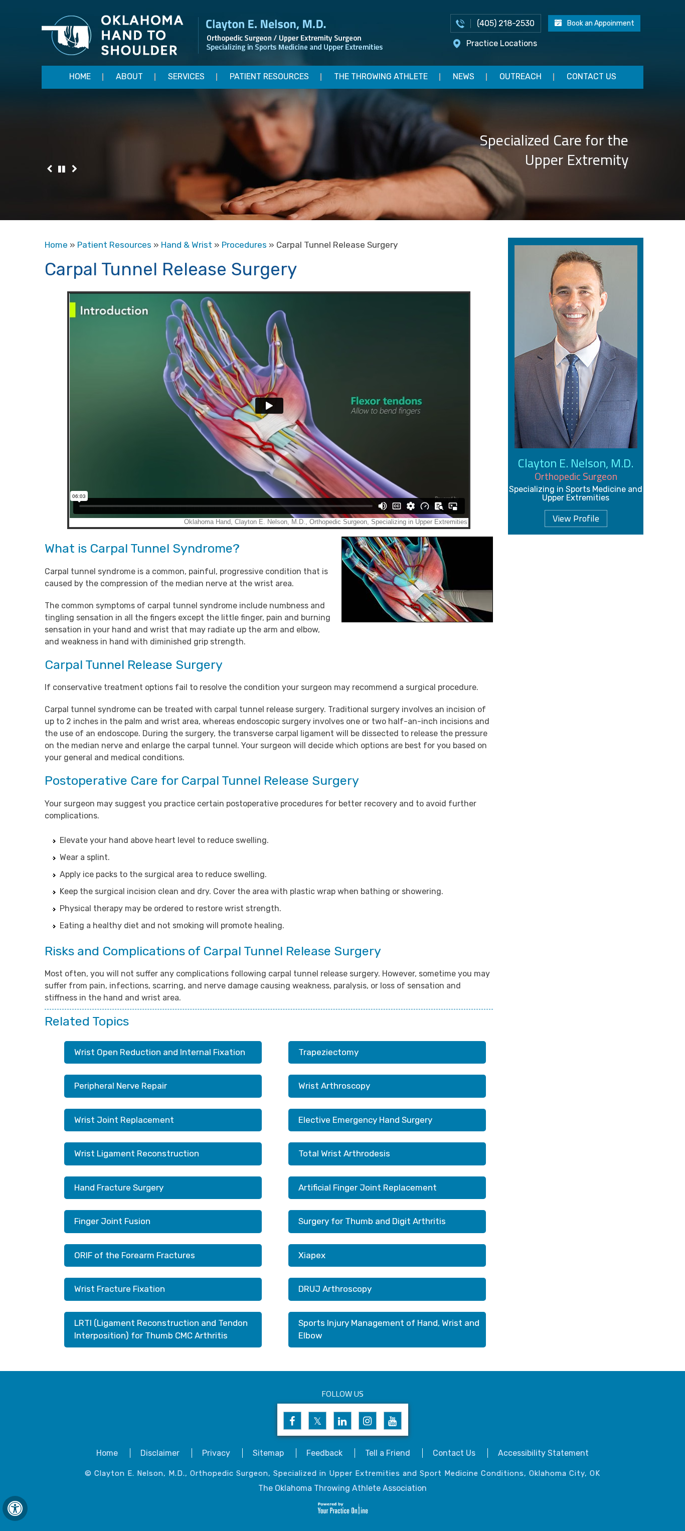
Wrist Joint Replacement (124, 1120)
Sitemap (268, 1453)
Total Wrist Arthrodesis (344, 1153)
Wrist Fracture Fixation (119, 1289)
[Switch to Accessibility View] (15, 1508)
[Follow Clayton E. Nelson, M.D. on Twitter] (317, 1421)
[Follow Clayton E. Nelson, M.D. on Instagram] (368, 1421)
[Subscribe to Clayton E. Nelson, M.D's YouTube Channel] (393, 1421)
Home (80, 76)
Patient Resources (269, 76)
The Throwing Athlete (381, 76)
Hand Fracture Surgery (118, 1187)
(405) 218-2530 (506, 23)
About (129, 76)
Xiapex (311, 1255)
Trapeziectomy (328, 1052)
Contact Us (591, 76)
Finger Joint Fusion (112, 1221)
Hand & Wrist (186, 245)
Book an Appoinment (600, 23)
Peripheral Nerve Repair (120, 1086)
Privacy (216, 1453)
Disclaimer (160, 1453)
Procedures (244, 245)
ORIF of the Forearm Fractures (134, 1255)
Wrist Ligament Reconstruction (136, 1153)
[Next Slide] (74, 170)
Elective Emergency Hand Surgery (365, 1120)
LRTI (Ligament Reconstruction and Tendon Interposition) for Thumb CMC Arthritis (161, 1329)
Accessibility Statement (543, 1453)
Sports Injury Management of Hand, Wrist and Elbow (388, 1329)
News (463, 76)
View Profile (576, 518)
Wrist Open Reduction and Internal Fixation (159, 1052)
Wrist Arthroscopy (334, 1086)
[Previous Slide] (49, 170)
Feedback (324, 1453)
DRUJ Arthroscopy (335, 1289)
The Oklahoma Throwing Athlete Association (342, 1488)
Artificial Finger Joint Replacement (367, 1187)
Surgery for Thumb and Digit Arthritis (372, 1221)
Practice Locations (501, 43)
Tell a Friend (387, 1453)
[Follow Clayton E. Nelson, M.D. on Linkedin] (342, 1421)
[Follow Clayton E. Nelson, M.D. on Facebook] (292, 1421)
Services (186, 76)
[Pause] (62, 170)
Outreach (520, 76)
